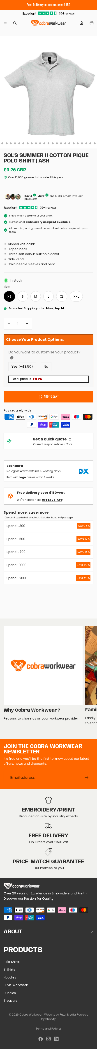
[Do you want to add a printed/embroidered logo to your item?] (12, 358)
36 (82, 143)
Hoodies (10, 977)
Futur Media (68, 1014)
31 (61, 143)
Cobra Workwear (30, 1014)
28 (48, 143)
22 (23, 143)
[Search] (15, 23)
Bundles (10, 993)
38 (90, 143)
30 (57, 143)
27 (44, 143)
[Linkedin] (56, 1039)
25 (36, 143)
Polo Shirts (12, 962)
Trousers (10, 1000)
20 (15, 143)
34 (74, 143)
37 (86, 143)
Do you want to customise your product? (48, 352)
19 (11, 143)
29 (53, 143)
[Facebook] (40, 1039)
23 (27, 143)
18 (7, 143)
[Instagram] (48, 1039)
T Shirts (9, 969)
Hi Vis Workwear (16, 985)
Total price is (26, 379)
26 (40, 143)
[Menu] (5, 23)
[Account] (82, 23)
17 (2, 143)
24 (32, 143)
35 (78, 143)
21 (19, 143)
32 (65, 143)
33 (69, 143)
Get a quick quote (50, 439)
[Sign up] (86, 777)
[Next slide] (88, 679)
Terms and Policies (49, 1028)
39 (94, 143)
